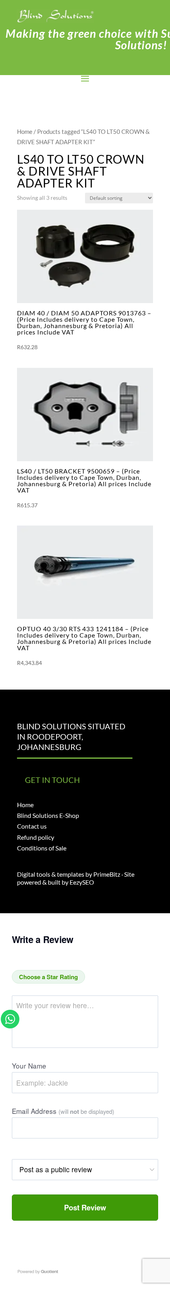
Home (24, 131)
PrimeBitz (106, 874)
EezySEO (82, 882)
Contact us (32, 826)
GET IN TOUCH (52, 780)
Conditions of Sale (41, 848)
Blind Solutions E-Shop (48, 815)
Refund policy (35, 837)
